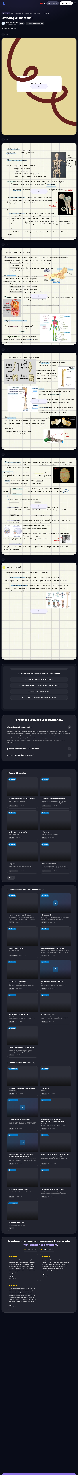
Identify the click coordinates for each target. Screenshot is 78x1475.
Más (10, 878)
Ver (39, 86)
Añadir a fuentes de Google (36, 23)
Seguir (21, 23)
